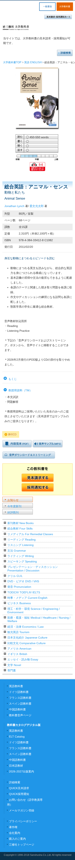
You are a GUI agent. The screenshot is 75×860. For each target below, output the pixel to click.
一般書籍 (47, 6)
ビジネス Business (19, 603)
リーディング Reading (21, 539)
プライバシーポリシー (23, 821)
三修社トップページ (21, 844)
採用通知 (38, 487)
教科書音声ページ (20, 715)
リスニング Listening (20, 545)
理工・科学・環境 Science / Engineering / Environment (33, 610)
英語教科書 (16, 686)
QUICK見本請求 (19, 788)
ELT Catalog (17, 736)
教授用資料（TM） (20, 390)
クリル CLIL (15, 575)
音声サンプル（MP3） (47, 443)
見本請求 (38, 478)
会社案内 (14, 832)
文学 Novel (14, 665)
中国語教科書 (17, 709)
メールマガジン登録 (21, 810)
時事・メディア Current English (27, 597)
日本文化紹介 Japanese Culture (27, 637)
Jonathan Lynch (14, 206)
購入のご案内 (17, 838)
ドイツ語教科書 (19, 692)
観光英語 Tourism (18, 632)
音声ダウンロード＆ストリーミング (30, 454)
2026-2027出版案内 (21, 771)
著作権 (13, 827)
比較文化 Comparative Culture (26, 643)
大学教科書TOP (12, 62)
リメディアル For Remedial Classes (30, 534)
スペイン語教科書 (20, 703)
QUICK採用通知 (19, 794)
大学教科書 (64, 6)
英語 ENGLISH (33, 62)
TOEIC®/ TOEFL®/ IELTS (23, 592)
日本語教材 (16, 765)
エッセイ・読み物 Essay (22, 659)
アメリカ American (19, 648)
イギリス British (17, 654)
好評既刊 (13, 512)
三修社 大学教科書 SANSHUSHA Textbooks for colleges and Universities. (15, 27)
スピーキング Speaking (22, 561)
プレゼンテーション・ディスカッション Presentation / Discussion (32, 568)
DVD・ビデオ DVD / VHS (23, 581)
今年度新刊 (14, 506)
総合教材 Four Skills (20, 528)
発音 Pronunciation (19, 586)
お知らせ (13, 500)
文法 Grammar (16, 550)
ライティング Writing (20, 556)
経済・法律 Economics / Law (25, 626)
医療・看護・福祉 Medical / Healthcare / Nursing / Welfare (38, 619)
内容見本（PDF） (17, 443)
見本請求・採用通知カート (58, 17)
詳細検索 (65, 53)
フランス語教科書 (20, 697)
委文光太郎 (37, 206)
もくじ (12, 379)
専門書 (11, 670)
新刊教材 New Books (20, 523)
